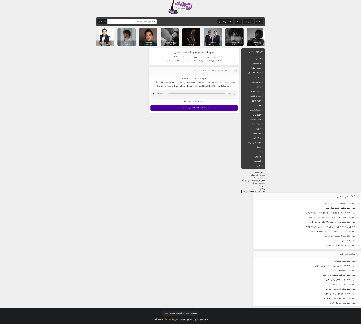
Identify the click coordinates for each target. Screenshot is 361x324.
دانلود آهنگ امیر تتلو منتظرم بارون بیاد (339, 275)
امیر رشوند (256, 133)
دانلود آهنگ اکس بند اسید (345, 240)
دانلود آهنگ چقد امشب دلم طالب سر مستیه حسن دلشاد (332, 217)
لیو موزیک (168, 319)
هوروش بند (256, 114)
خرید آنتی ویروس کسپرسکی (253, 191)
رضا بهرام (257, 156)
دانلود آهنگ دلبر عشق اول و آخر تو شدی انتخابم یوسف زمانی (331, 212)
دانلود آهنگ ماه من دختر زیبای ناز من (340, 203)
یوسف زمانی (256, 91)
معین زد (257, 105)
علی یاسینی (256, 63)
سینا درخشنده (255, 96)
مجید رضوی (256, 100)
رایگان (262, 188)
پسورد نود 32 (259, 178)
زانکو (259, 86)
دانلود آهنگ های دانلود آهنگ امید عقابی (194, 52)
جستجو (102, 21)
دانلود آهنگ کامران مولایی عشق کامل (340, 293)
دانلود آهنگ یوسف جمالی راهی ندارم (341, 279)
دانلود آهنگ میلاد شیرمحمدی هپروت (341, 289)
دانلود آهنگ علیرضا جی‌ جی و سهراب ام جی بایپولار (335, 265)
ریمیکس (248, 21)
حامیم (258, 58)
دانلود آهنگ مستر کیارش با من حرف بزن (339, 298)
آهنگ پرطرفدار (225, 21)
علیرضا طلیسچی (254, 72)
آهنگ (258, 21)
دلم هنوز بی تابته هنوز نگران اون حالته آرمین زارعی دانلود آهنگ (329, 226)
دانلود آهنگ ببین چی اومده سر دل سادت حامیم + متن (333, 231)
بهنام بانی (257, 138)
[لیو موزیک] (180, 7)
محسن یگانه (256, 68)
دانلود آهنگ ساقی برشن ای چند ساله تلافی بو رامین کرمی (332, 222)
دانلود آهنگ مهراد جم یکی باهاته (342, 303)
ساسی (259, 166)
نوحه (238, 21)
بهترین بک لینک (258, 172)
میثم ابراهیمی (255, 110)
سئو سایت (260, 186)
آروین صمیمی (255, 119)
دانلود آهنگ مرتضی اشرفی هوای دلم (341, 208)
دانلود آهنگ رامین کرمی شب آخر (342, 270)
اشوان (258, 128)
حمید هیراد (256, 77)
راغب (259, 152)
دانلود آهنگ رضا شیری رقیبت (344, 284)
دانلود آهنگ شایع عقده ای (345, 261)
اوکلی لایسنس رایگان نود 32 (253, 180)
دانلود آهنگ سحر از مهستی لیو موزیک (340, 236)
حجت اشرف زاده (254, 142)
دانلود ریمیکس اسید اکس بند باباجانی (340, 245)
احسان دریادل (255, 124)
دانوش (258, 147)
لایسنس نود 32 (258, 183)
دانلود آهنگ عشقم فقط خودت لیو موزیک (213, 70)
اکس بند (257, 161)
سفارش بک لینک (258, 175)
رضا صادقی (256, 82)
